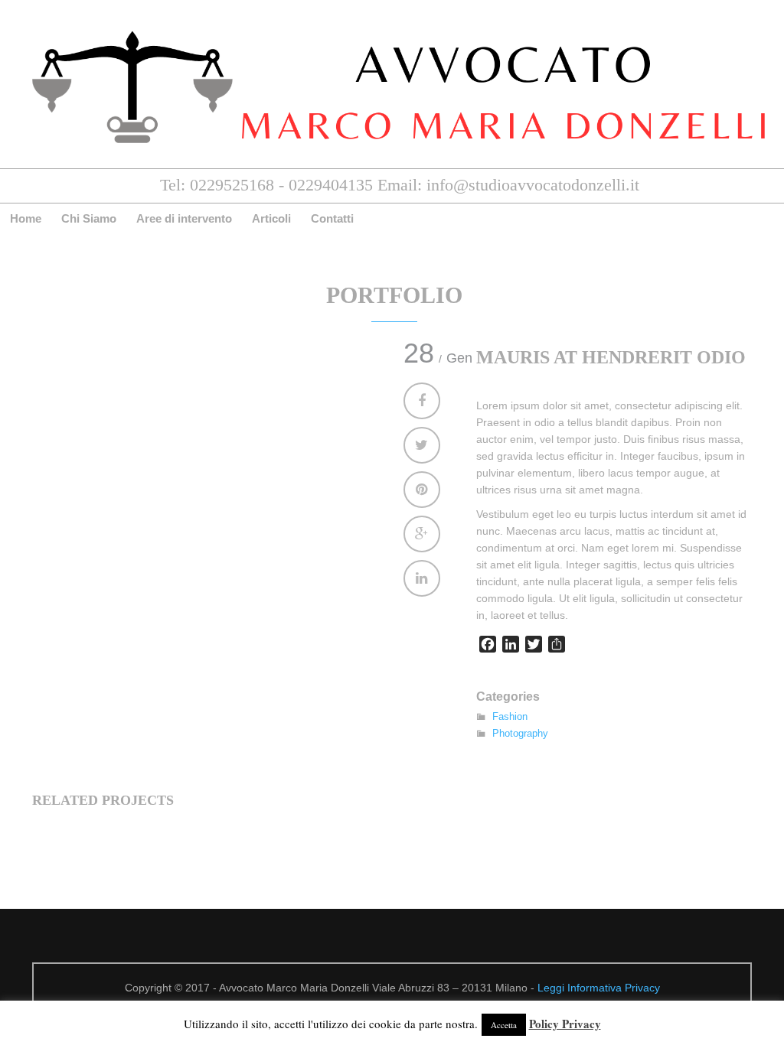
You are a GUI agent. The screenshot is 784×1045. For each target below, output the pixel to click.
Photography (520, 733)
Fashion (510, 716)
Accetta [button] (504, 1024)
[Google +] (421, 534)
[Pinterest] (421, 489)
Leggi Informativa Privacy (598, 988)
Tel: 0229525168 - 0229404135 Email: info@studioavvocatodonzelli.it (399, 184)
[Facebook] (421, 401)
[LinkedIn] (421, 578)
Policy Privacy (565, 1023)
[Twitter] (421, 445)
